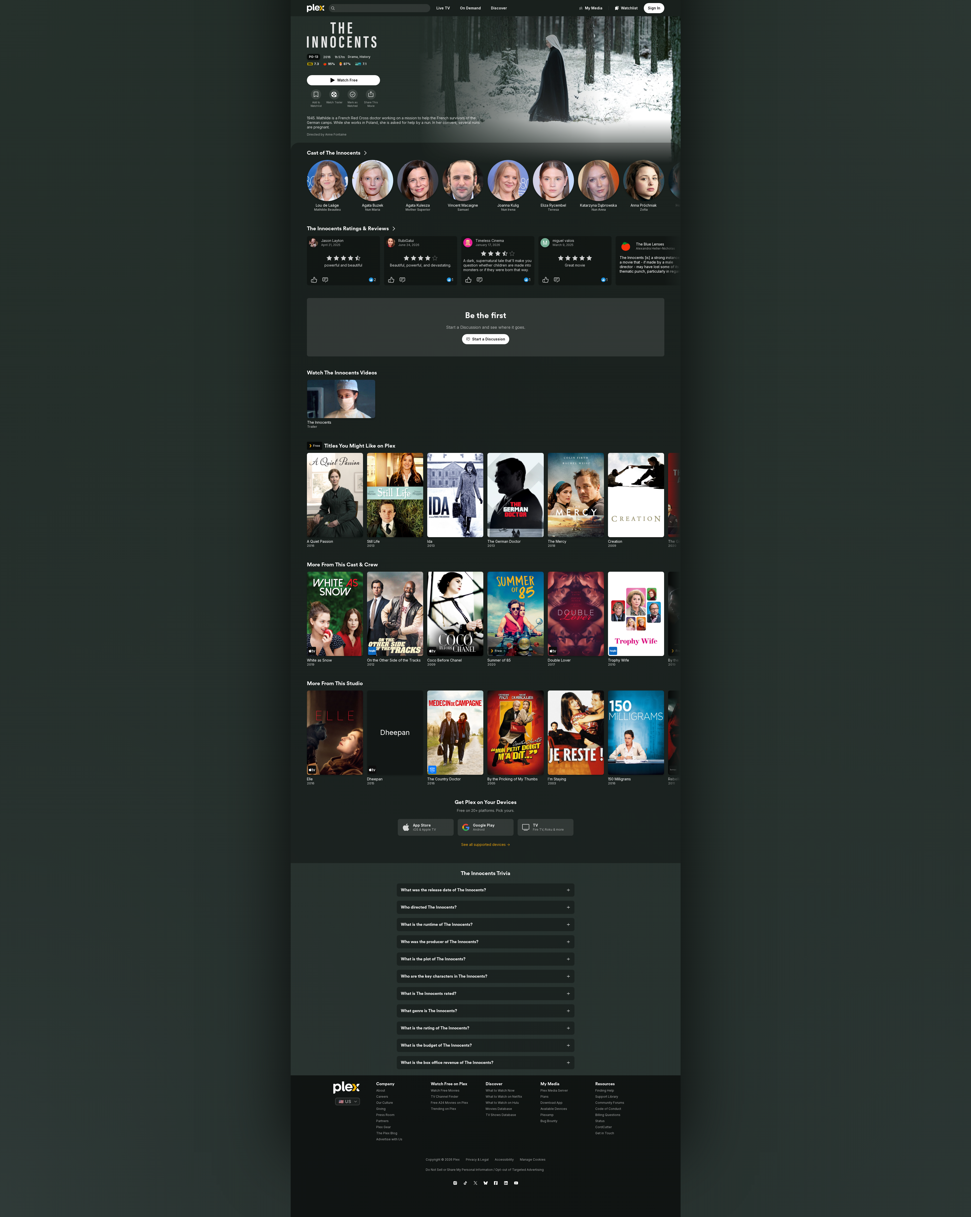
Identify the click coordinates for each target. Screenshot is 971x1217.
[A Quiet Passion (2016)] (335, 500)
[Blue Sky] (486, 1183)
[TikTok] (465, 1183)
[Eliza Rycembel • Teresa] (553, 186)
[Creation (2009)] (636, 500)
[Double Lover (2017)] (576, 619)
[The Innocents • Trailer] (341, 404)
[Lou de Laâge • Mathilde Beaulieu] (327, 186)
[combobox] (383, 8)
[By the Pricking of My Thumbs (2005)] (515, 737)
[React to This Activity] (314, 280)
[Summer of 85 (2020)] (515, 619)
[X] (475, 1183)
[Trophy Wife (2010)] (636, 619)
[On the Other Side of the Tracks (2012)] (395, 619)
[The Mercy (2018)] (576, 500)
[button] (371, 98)
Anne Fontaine (336, 134)
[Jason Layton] (313, 242)
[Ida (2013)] (455, 500)
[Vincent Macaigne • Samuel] (463, 186)
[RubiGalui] (390, 242)
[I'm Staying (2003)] (576, 737)
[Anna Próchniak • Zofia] (643, 186)
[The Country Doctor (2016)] (455, 737)
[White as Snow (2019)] (335, 619)
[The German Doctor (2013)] (515, 500)
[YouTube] (516, 1183)
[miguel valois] (545, 242)
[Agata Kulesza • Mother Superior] (417, 186)
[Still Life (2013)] (395, 500)
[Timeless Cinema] (467, 242)
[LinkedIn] (506, 1183)
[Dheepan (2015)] (395, 737)
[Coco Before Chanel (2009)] (455, 619)
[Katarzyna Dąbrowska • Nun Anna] (598, 186)
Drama (353, 57)
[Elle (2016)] (335, 737)
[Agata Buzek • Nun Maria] (372, 186)
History (364, 57)
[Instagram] (455, 1183)
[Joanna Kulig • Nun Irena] (508, 186)
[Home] (316, 8)
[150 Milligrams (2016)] (636, 737)
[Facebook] (496, 1183)
